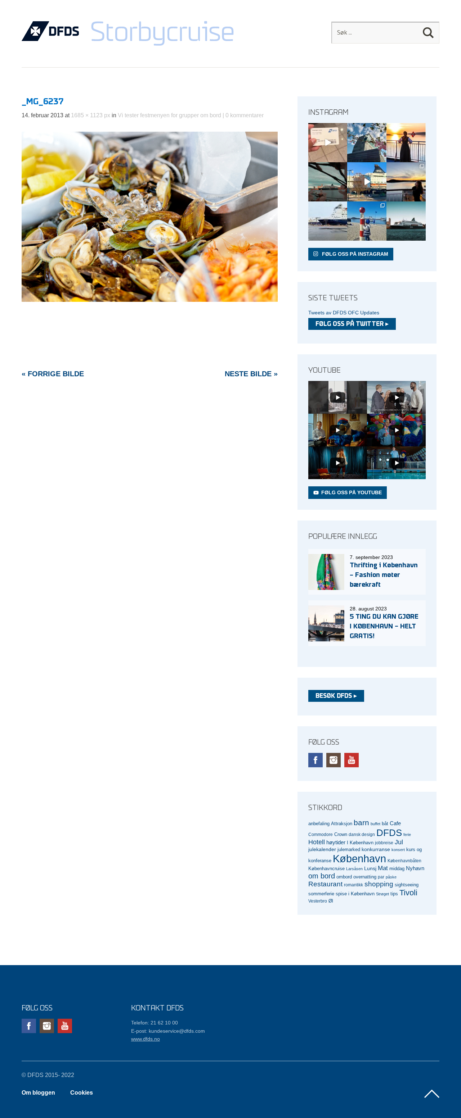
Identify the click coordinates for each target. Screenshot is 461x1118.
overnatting (364, 877)
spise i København (355, 893)
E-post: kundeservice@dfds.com (168, 1031)
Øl (330, 901)
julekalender (322, 849)
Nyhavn (415, 868)
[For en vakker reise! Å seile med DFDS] (366, 181)
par (381, 876)
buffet (375, 824)
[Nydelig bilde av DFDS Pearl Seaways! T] (328, 181)
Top (431, 1094)
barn (361, 822)
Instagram (333, 760)
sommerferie (321, 893)
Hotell (316, 842)
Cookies (81, 1093)
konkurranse (376, 849)
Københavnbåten (404, 860)
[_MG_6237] (150, 300)
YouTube (351, 760)
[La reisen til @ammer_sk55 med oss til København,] (328, 142)
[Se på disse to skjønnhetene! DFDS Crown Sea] (328, 221)
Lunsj (370, 868)
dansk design (362, 834)
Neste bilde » (251, 374)
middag (396, 868)
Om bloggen (38, 1093)
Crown (340, 834)
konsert (398, 849)
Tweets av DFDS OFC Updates (343, 312)
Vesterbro (317, 901)
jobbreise (384, 842)
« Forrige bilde (53, 374)
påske (391, 877)
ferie (407, 834)
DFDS (389, 832)
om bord (321, 876)
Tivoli (408, 892)
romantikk (353, 884)
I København (360, 842)
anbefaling (319, 823)
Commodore (320, 834)
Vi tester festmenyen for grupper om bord (169, 115)
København (359, 858)
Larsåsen (354, 869)
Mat (383, 868)
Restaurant (325, 884)
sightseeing (407, 884)
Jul (399, 842)
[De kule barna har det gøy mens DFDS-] (366, 221)
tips (394, 893)
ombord (344, 877)
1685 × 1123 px (90, 115)
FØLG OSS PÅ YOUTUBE (351, 492)
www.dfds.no (145, 1039)
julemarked (348, 849)
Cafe (395, 823)
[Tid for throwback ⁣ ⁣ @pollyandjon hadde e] (406, 181)
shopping (378, 884)
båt (385, 823)
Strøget (382, 894)
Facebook (315, 760)
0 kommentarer (244, 115)
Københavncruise (326, 868)
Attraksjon (341, 823)
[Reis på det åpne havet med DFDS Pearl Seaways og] (406, 221)
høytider (335, 842)
